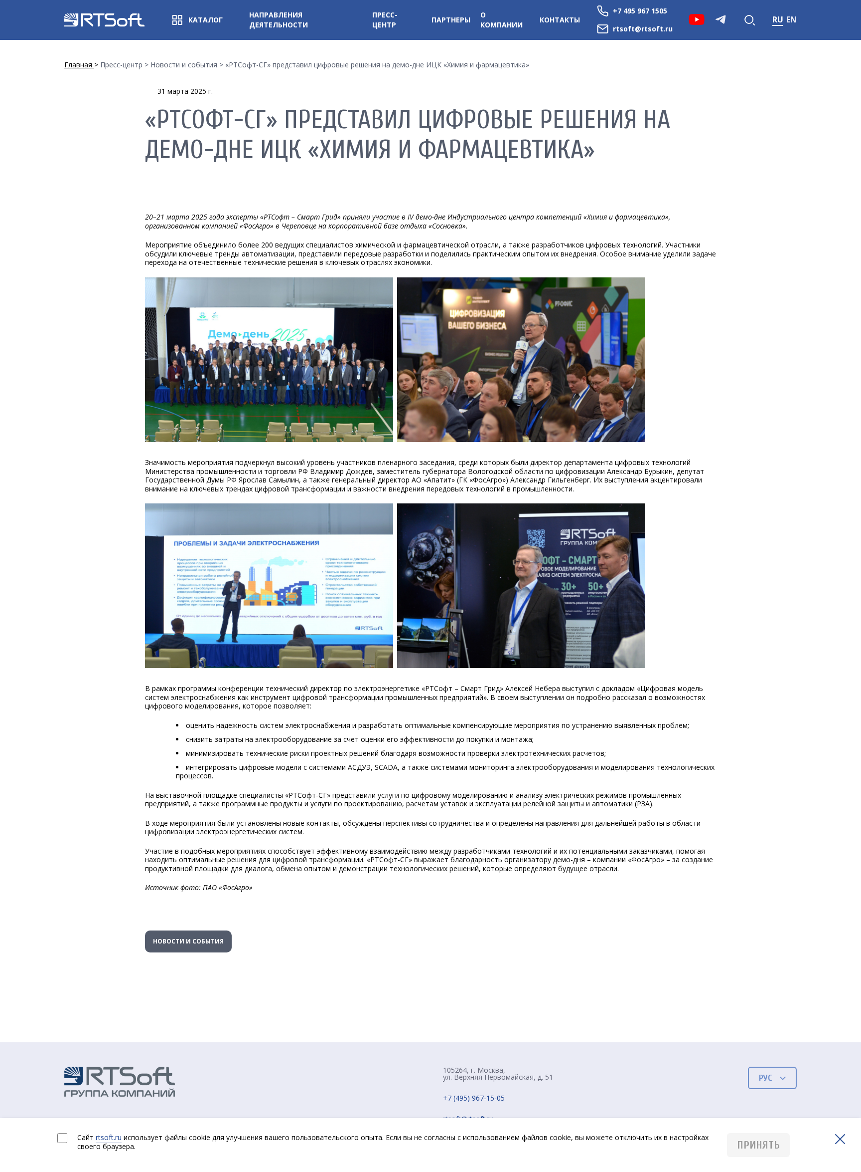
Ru (777, 19)
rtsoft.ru (109, 1137)
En (791, 19)
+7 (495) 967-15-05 (474, 1098)
